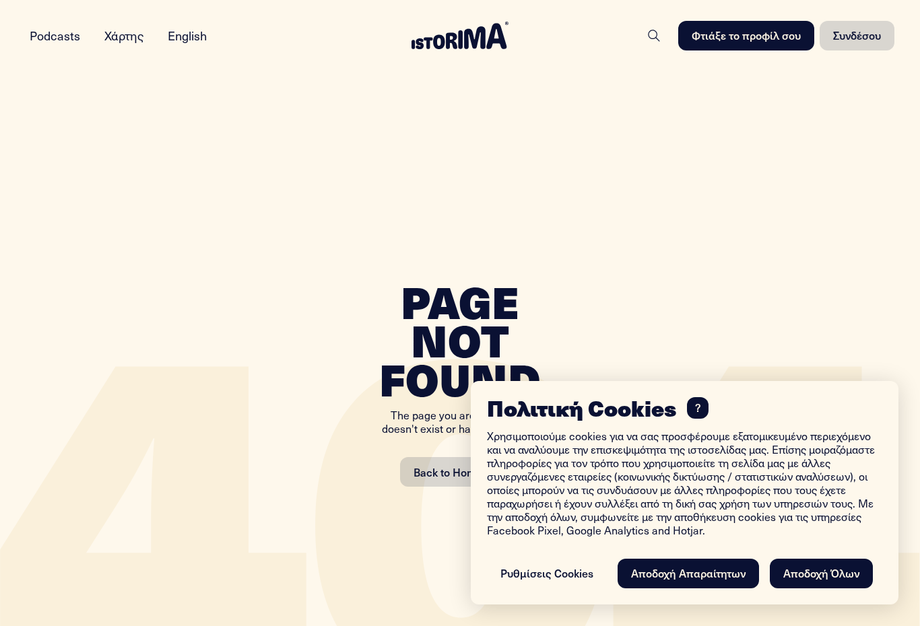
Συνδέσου (857, 35)
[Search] (654, 35)
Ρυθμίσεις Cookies (546, 572)
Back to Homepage (460, 471)
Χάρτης (123, 35)
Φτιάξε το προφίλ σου (746, 35)
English (187, 35)
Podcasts (55, 35)
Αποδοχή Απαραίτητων (688, 572)
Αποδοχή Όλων (821, 572)
